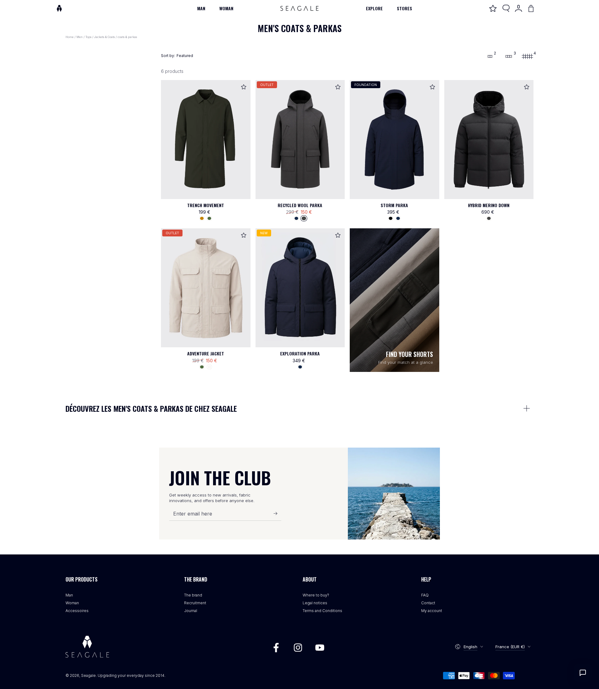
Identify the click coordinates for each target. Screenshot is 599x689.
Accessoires (77, 610)
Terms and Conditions (322, 610)
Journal (190, 610)
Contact (428, 603)
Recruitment (195, 603)
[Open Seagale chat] (583, 673)
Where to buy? (316, 595)
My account (431, 610)
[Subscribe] (277, 513)
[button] (506, 8)
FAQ (425, 595)
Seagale (88, 675)
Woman (72, 603)
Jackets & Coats (104, 37)
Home (70, 37)
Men (79, 37)
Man (69, 595)
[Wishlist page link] (493, 8)
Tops (88, 37)
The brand (193, 595)
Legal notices (315, 603)
